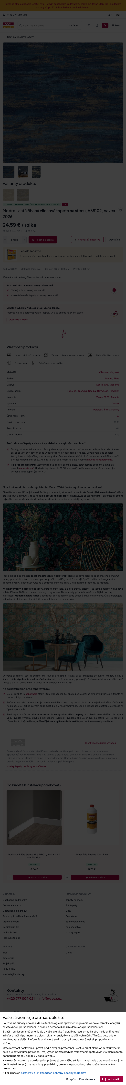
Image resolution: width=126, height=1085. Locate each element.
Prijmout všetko (111, 1079)
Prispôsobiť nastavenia (80, 1079)
